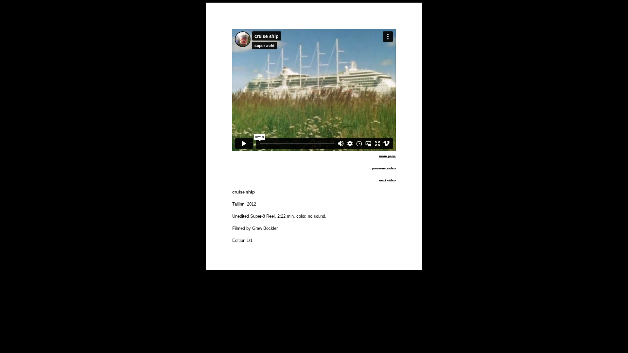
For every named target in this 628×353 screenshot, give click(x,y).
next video (387, 180)
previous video (384, 168)
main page (387, 156)
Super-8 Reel (262, 216)
